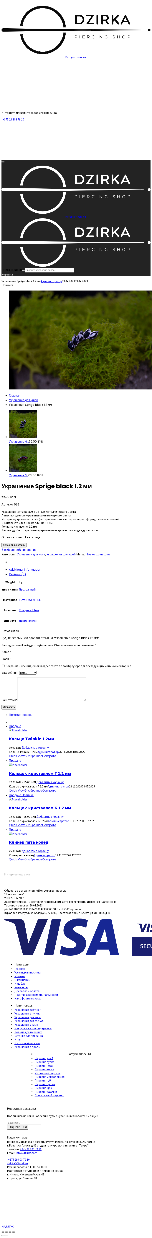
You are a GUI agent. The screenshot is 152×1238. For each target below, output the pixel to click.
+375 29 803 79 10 (13, 119)
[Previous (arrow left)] (2, 1235)
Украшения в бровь (27, 1047)
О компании (22, 980)
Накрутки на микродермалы (33, 1028)
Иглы (17, 1039)
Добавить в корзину (14, 545)
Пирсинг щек (43, 1088)
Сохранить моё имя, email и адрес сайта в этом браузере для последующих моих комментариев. (69, 666)
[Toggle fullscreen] (10, 1232)
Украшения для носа (31, 554)
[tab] (80, 569)
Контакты (21, 987)
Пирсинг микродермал (50, 1077)
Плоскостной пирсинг (49, 1095)
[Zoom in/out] (13, 1232)
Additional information (25, 569)
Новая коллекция (98, 554)
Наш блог (20, 983)
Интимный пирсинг (27, 1043)
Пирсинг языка (44, 1069)
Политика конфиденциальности (36, 994)
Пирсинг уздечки (46, 1091)
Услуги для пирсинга (27, 972)
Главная (14, 395)
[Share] (6, 1232)
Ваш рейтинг (10, 672)
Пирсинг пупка (44, 1062)
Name (6, 652)
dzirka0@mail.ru (17, 1163)
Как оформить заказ (28, 998)
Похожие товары (20, 715)
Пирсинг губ (43, 1080)
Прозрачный (27, 589)
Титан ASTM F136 (30, 600)
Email (6, 659)
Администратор (51, 281)
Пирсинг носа (44, 1065)
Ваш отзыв (9, 700)
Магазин (19, 976)
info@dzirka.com (26, 1153)
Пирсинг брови (45, 1084)
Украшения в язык (26, 1024)
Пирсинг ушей (44, 1058)
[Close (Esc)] (2, 1232)
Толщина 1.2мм (29, 610)
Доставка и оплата (26, 991)
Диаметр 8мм (28, 620)
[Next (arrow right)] (6, 1235)
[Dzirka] (76, 106)
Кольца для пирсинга (28, 1032)
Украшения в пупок (26, 1013)
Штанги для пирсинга (28, 1036)
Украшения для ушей (23, 400)
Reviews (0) (17, 574)
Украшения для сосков (29, 1021)
